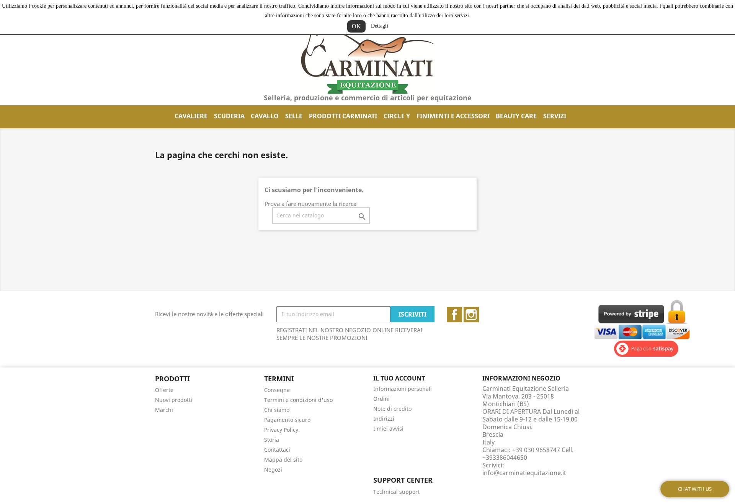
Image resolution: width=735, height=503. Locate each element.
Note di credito (392, 408)
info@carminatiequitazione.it (524, 473)
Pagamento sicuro (287, 419)
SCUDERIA (229, 116)
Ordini (381, 398)
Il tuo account (399, 378)
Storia (271, 439)
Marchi (164, 409)
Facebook (454, 314)
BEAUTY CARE (516, 116)
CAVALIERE (191, 116)
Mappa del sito (283, 459)
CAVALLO (265, 116)
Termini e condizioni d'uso (298, 399)
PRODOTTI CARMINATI (343, 116)
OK (356, 26)
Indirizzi (383, 418)
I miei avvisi (388, 428)
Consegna (277, 390)
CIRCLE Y (397, 116)
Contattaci (277, 449)
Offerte (164, 390)
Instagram (471, 314)
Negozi (273, 469)
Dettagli (379, 26)
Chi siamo (276, 409)
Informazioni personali (402, 388)
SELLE (293, 116)
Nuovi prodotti (173, 399)
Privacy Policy (281, 429)
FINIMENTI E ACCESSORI (453, 116)
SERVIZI (554, 116)
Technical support (396, 491)
